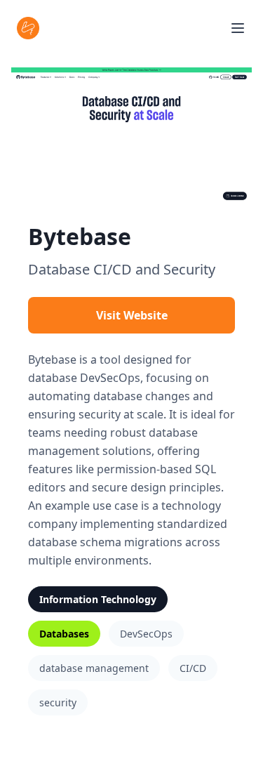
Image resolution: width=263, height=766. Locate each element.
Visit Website (132, 315)
